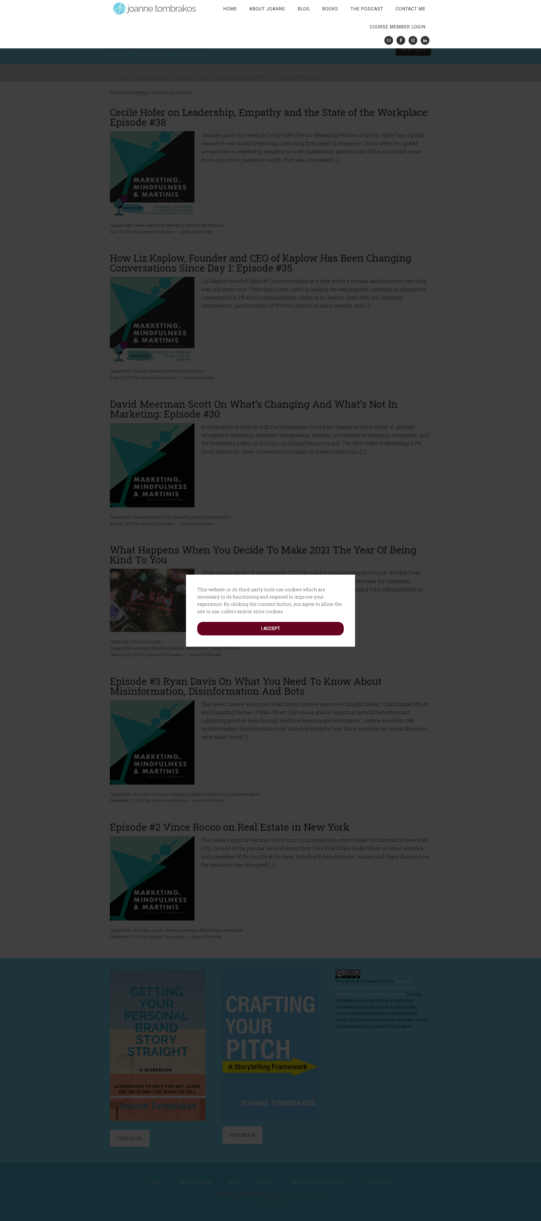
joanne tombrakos (155, 8)
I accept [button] (270, 628)
